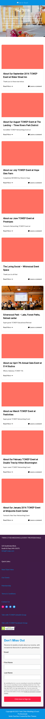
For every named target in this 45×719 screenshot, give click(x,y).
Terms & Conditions (9, 594)
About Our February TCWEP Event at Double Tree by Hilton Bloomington (20, 461)
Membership (6, 586)
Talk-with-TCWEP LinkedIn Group (14, 615)
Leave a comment (36, 86)
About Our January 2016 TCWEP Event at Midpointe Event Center (21, 509)
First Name (8, 662)
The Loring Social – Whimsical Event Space (21, 268)
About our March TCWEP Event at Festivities (19, 413)
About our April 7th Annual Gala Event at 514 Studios (22, 365)
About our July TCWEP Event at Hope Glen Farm (21, 172)
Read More (7, 86)
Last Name (8, 673)
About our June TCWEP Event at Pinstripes (18, 220)
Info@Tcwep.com (8, 551)
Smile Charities (14, 716)
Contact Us (6, 602)
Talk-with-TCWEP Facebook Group (14, 623)
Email (6, 652)
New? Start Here (8, 569)
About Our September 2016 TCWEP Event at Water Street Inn (20, 75)
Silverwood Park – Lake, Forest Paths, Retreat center (21, 316)
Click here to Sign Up (22, 699)
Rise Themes (32, 716)
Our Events (6, 577)
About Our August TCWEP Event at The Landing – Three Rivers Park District (22, 124)
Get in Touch (23, 3)
